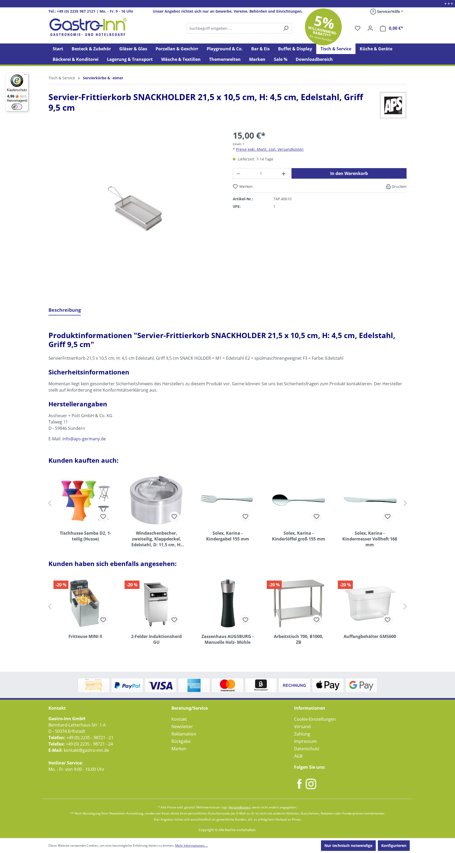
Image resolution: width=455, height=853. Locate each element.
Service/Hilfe (388, 11)
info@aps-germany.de (84, 439)
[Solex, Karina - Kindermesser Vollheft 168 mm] (369, 500)
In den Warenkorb (349, 173)
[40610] (135, 208)
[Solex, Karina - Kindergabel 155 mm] (227, 500)
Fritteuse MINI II (85, 636)
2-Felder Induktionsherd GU (156, 639)
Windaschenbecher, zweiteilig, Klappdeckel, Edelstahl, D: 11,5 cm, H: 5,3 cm (156, 539)
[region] (135, 212)
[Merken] (103, 516)
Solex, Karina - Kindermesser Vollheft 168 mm (369, 539)
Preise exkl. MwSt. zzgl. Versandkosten (270, 149)
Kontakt (179, 719)
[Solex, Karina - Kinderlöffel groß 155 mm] (298, 500)
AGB (298, 756)
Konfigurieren (393, 845)
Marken (178, 749)
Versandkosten (239, 807)
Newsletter (182, 726)
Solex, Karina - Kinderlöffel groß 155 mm (298, 536)
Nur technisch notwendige (348, 845)
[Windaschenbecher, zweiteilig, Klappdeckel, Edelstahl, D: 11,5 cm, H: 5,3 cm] (156, 500)
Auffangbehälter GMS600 (370, 636)
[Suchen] (239, 28)
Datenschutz (306, 749)
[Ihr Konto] (370, 28)
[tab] (64, 310)
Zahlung (302, 734)
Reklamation (183, 734)
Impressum (305, 741)
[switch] (17, 107)
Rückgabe (181, 741)
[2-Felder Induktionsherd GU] (156, 603)
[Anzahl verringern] (238, 173)
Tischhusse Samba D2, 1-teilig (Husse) (85, 536)
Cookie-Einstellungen (315, 719)
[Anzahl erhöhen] (283, 173)
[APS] (393, 105)
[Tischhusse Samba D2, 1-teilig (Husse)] (85, 500)
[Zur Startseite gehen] (87, 27)
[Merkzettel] (357, 28)
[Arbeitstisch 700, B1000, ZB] (298, 603)
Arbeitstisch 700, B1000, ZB (298, 639)
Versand (302, 726)
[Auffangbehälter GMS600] (369, 603)
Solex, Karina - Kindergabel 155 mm (227, 536)
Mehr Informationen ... (191, 845)
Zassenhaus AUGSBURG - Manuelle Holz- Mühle (227, 639)
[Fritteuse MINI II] (85, 603)
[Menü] (25, 75)
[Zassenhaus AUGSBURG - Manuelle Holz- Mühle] (227, 603)
